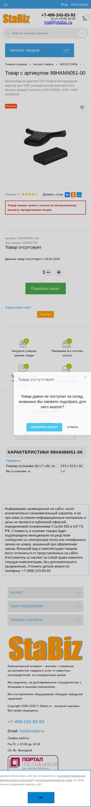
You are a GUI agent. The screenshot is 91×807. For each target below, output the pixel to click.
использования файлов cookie (54, 780)
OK (41, 797)
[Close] (85, 377)
